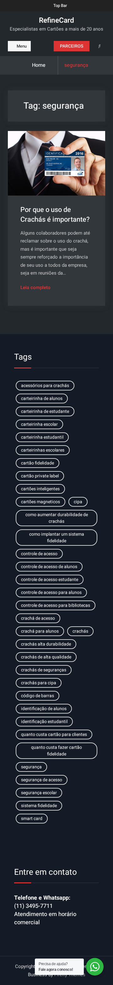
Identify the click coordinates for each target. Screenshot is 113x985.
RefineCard (56, 20)
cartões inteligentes (40, 489)
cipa (78, 501)
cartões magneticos (40, 501)
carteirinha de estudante (45, 411)
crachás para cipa (38, 683)
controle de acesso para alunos (51, 592)
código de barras (37, 695)
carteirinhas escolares (42, 450)
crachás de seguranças (43, 670)
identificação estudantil (44, 721)
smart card (31, 818)
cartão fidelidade (37, 463)
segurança (31, 767)
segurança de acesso (41, 780)
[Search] (99, 45)
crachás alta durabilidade (46, 644)
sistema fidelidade (39, 805)
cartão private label (40, 476)
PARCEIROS (71, 46)
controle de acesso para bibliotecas (55, 605)
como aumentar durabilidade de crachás (56, 518)
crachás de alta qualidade (46, 657)
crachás (80, 631)
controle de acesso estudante (49, 579)
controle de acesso (39, 553)
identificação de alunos (44, 708)
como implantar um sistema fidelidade (56, 537)
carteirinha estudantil (42, 437)
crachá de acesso (38, 618)
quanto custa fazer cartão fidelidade (56, 750)
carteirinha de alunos (41, 398)
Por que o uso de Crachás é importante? (55, 215)
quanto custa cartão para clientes (54, 734)
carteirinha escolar (39, 424)
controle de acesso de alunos (49, 566)
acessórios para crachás (45, 385)
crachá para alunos (40, 631)
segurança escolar (39, 792)
